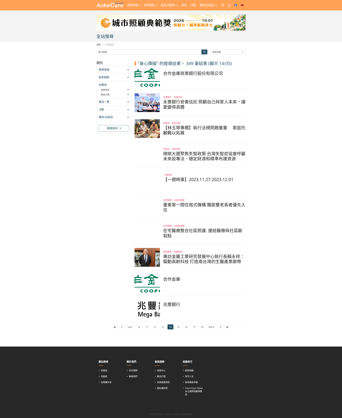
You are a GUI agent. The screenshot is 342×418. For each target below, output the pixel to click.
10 (139, 326)
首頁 (98, 44)
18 (202, 326)
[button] (114, 69)
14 (170, 326)
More (211, 326)
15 (178, 326)
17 (194, 326)
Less (130, 326)
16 (186, 326)
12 (154, 326)
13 (162, 326)
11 (147, 326)
